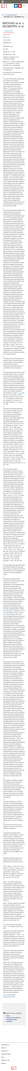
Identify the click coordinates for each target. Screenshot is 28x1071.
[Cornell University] (2, 2)
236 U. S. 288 (7, 610)
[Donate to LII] (16, 6)
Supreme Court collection (14, 1017)
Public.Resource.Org (9, 997)
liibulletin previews (12, 1019)
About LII (4, 1048)
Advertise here (6, 1054)
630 (7, 446)
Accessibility (5, 1044)
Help (2, 1057)
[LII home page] (14, 1067)
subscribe (9, 1021)
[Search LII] (20, 6)
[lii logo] (4, 6)
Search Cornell (24, 1)
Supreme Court (8, 31)
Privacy (3, 1063)
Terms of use (5, 1060)
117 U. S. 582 (20, 393)
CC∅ (4, 995)
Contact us (4, 1051)
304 (12, 610)
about (8, 1015)
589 (4, 395)
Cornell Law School (8, 1)
